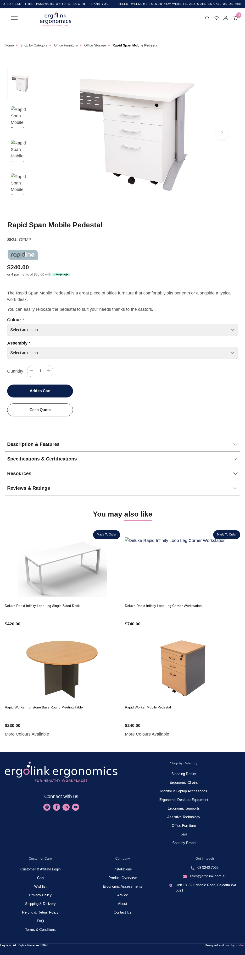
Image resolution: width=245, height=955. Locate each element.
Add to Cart (40, 391)
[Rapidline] (22, 254)
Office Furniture (66, 45)
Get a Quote (40, 410)
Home (9, 45)
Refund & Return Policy (40, 912)
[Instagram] (46, 807)
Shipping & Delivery (40, 904)
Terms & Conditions (40, 929)
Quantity (15, 371)
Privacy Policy (40, 895)
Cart (40, 878)
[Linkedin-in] (66, 807)
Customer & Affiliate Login (40, 869)
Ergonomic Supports (184, 808)
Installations (122, 869)
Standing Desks (183, 774)
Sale (183, 834)
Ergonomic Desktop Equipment (183, 800)
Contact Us (122, 912)
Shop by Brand (183, 843)
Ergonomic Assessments (122, 886)
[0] (235, 18)
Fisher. (240, 945)
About (122, 904)
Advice (122, 895)
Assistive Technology (183, 817)
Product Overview (122, 878)
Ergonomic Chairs (184, 782)
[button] (14, 17)
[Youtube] (75, 807)
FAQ (40, 921)
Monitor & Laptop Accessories (183, 791)
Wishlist (40, 886)
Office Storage (95, 45)
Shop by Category (34, 45)
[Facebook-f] (56, 807)
